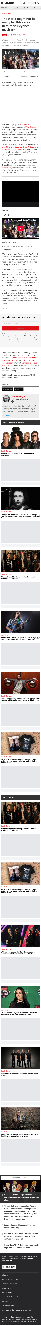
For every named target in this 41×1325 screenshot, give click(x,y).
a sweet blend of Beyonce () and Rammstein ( (20, 147)
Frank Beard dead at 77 (20, 8)
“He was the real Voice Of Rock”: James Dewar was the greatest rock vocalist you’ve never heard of (21, 1236)
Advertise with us (8, 1306)
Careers (5, 1301)
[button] (2, 3)
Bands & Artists (6, 13)
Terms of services (26, 334)
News (4, 35)
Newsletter (35, 76)
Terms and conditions (9, 1284)
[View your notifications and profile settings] (24, 3)
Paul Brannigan (15, 34)
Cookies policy (7, 1292)
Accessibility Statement (10, 1297)
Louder (24, 34)
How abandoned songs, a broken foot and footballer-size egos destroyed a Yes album (21, 1197)
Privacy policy (6, 1288)
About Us (5, 1275)
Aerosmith (6, 167)
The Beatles (31, 127)
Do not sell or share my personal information (17, 1310)
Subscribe (30, 3)
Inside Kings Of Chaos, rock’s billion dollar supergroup (19, 1226)
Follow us (24, 76)
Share (7, 76)
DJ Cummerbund (27, 124)
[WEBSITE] (13, 401)
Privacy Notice (28, 336)
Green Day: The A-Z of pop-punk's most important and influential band (21, 1246)
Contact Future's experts (10, 1279)
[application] (20, 191)
